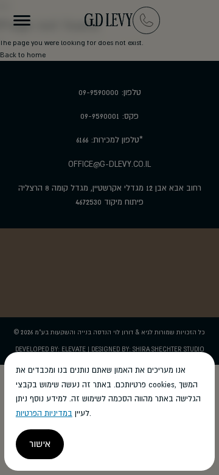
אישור (39, 444)
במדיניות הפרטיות (44, 413)
